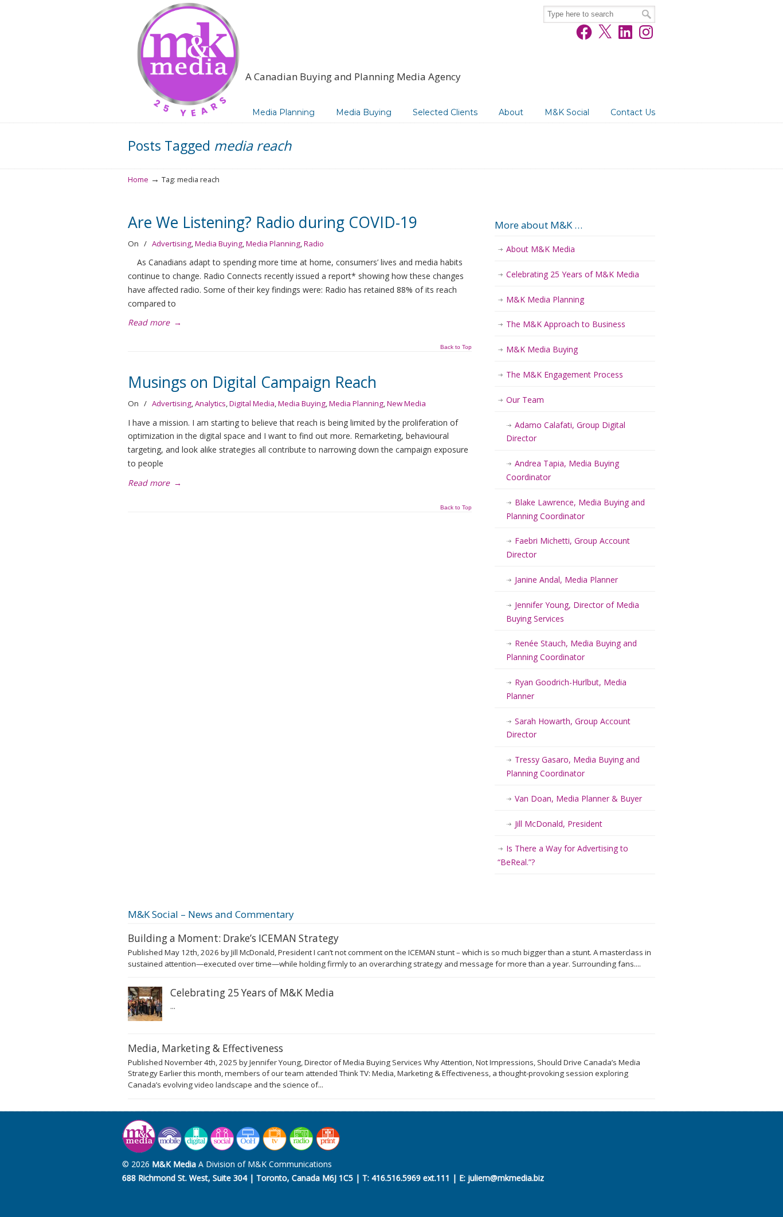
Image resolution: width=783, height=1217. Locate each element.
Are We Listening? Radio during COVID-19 (272, 222)
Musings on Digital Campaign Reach (252, 382)
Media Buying (218, 243)
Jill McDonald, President (558, 823)
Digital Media (252, 403)
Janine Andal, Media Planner (566, 579)
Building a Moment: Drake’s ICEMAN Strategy (233, 938)
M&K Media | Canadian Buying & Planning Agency (188, 61)
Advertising (171, 243)
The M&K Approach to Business (565, 324)
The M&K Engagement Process (564, 374)
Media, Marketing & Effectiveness (205, 1048)
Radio (314, 243)
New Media (406, 403)
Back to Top (456, 347)
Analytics (210, 403)
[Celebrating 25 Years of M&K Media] (145, 1018)
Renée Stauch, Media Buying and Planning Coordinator (571, 650)
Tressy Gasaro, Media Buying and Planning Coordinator (573, 766)
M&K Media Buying (542, 349)
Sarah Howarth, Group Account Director (568, 728)
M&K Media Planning (545, 299)
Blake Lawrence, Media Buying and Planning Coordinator (575, 509)
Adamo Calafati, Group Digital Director (565, 431)
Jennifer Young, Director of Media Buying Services (572, 611)
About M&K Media (540, 249)
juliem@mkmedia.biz (506, 1177)
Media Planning (273, 243)
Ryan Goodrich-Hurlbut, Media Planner (566, 689)
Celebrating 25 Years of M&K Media (572, 274)
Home (138, 179)
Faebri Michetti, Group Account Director (568, 547)
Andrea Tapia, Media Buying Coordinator (562, 470)
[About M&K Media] (232, 1150)
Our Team (525, 399)
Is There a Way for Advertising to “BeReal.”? (563, 855)
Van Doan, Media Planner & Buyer (578, 798)
